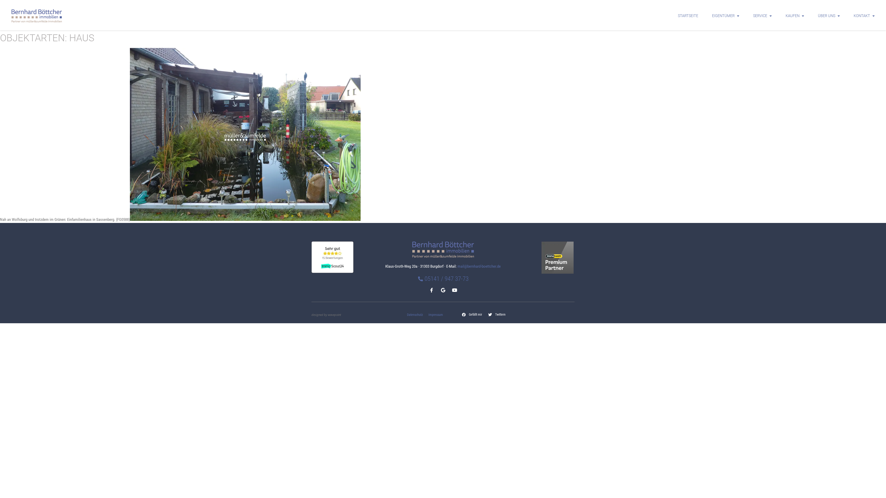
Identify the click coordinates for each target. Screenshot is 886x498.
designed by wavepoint (326, 315)
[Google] (443, 290)
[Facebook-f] (431, 290)
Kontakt (862, 16)
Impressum (435, 315)
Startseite (688, 16)
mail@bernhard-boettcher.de (479, 266)
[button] (472, 314)
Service (760, 16)
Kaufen (792, 16)
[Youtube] (454, 290)
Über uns (826, 16)
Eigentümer (723, 16)
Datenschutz (415, 315)
